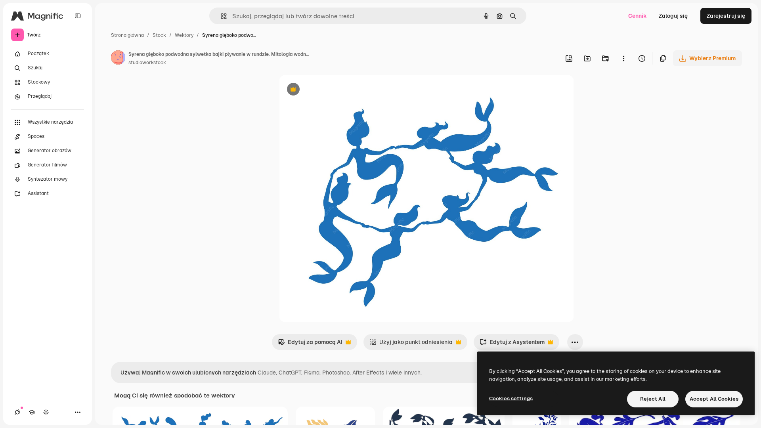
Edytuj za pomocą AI (310, 344)
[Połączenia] (17, 412)
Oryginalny (334, 90)
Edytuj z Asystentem (512, 344)
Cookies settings (511, 398)
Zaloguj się (673, 15)
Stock (159, 35)
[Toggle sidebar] (77, 16)
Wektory (184, 35)
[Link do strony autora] (118, 58)
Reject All (652, 399)
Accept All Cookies (714, 399)
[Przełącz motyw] (46, 412)
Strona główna (127, 35)
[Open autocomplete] (220, 16)
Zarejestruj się (726, 15)
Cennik (637, 15)
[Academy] (31, 412)
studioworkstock (147, 62)
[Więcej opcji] (623, 58)
